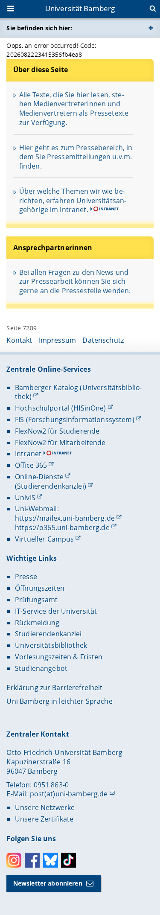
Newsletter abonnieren (47, 883)
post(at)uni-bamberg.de (69, 793)
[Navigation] (11, 9)
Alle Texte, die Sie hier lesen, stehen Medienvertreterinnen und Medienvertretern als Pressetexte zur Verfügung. (73, 108)
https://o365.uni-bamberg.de (62, 527)
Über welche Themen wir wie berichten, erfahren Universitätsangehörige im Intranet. (72, 200)
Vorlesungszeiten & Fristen (59, 656)
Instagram (13, 860)
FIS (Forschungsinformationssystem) (74, 419)
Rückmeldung (37, 622)
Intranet (28, 453)
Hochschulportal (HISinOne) (60, 408)
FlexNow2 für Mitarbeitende (60, 442)
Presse (26, 576)
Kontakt (19, 340)
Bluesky (50, 860)
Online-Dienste (39, 476)
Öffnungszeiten (39, 588)
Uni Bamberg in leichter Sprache (59, 701)
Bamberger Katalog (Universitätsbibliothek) (78, 392)
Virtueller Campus (44, 539)
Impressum (57, 340)
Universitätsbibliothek (51, 645)
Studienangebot (41, 668)
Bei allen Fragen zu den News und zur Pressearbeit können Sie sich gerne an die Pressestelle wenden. (75, 281)
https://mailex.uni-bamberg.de (65, 518)
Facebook (32, 860)
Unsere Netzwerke (45, 807)
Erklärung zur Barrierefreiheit (54, 687)
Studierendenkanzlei (48, 633)
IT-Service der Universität (56, 611)
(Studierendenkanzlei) (50, 486)
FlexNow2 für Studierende (57, 431)
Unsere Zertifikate (44, 819)
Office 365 (31, 465)
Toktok (68, 860)
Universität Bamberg (80, 8)
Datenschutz (103, 340)
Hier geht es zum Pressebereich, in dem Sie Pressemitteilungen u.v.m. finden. (76, 157)
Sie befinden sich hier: (39, 28)
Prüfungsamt (36, 599)
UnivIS (25, 497)
